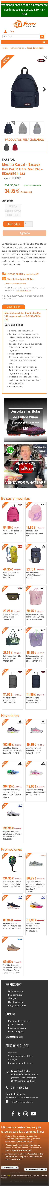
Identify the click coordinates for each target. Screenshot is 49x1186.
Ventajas (12, 998)
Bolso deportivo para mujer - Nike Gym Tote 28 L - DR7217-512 (35, 658)
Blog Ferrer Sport (17, 1005)
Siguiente (43, 89)
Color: (7, 179)
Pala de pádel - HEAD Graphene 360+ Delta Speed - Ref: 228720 (12, 884)
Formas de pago (16, 1031)
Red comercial (15, 995)
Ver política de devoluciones (15, 283)
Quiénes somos (15, 991)
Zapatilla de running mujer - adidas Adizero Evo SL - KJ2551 (35, 792)
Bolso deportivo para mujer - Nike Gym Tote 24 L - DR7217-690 (35, 616)
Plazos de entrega (17, 1028)
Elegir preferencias (9, 1167)
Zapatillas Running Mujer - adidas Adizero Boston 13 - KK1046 (12, 750)
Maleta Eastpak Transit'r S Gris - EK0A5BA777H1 (9, 700)
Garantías (12, 1059)
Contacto (12, 1052)
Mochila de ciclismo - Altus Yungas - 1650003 (11, 575)
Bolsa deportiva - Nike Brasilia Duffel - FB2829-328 (12, 658)
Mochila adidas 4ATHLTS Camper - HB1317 (34, 575)
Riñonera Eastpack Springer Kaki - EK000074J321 (10, 616)
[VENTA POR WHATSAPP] (25, 446)
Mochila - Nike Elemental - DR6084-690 (35, 533)
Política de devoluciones (20, 1063)
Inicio (5, 48)
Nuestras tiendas (16, 1002)
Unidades (13, 224)
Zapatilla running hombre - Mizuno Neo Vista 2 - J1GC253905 (12, 925)
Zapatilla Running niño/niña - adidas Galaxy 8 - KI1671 (33, 750)
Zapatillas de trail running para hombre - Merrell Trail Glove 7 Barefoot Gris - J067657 (35, 887)
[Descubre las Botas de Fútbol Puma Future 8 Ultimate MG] (25, 400)
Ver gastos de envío (23, 290)
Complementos (17, 48)
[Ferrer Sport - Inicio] (24, 20)
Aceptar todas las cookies (36, 1169)
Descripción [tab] (13, 306)
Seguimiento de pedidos (20, 1056)
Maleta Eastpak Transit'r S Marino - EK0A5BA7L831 (34, 700)
